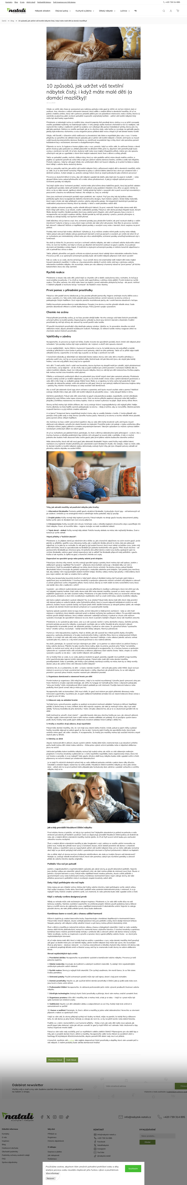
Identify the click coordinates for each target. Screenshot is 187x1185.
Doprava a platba (55, 1152)
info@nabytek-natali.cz (137, 1117)
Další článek (71, 1060)
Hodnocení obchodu (10, 1148)
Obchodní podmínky (10, 1151)
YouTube (61, 1117)
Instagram (55, 1117)
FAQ (3, 1159)
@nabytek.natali (67, 1117)
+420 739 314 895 (174, 1117)
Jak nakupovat (53, 1155)
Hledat (147, 1142)
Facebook (42, 1117)
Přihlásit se (52, 1134)
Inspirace (5, 1141)
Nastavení (50, 1178)
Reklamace (52, 1159)
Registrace (52, 1137)
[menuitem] (42, 10)
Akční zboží (30, 2)
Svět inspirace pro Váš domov (64, 2)
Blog (16, 2)
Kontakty (8, 2)
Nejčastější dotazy (44, 2)
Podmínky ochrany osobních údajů (16, 1155)
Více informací (52, 1173)
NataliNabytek (48, 1117)
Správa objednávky (9, 1162)
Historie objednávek (56, 1141)
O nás (22, 2)
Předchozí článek (55, 1060)
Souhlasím (133, 1168)
